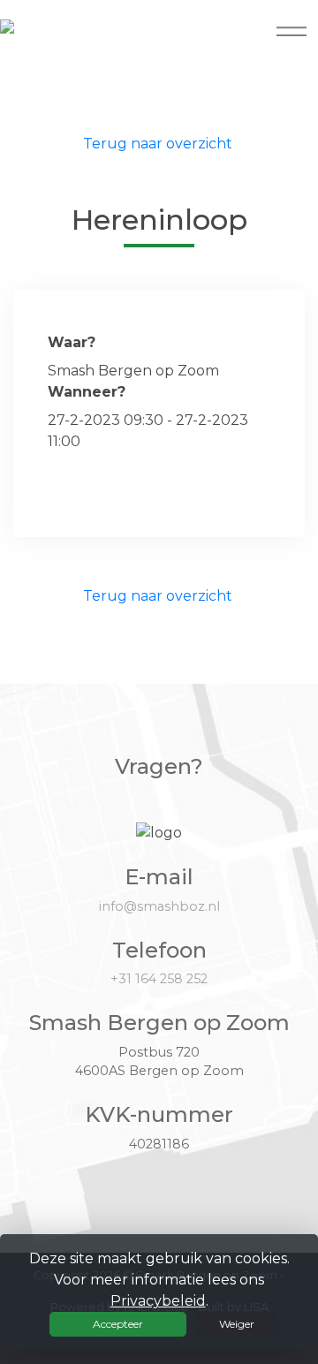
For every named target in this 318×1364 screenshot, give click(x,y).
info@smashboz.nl (159, 906)
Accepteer (118, 1323)
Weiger (236, 1323)
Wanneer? (86, 391)
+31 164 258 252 (159, 979)
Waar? (71, 342)
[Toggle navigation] (291, 31)
